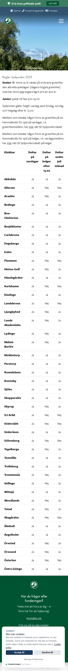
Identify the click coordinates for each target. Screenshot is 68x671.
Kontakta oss (34, 618)
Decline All (47, 652)
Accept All (19, 652)
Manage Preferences (33, 659)
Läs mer (53, 3)
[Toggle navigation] (61, 21)
